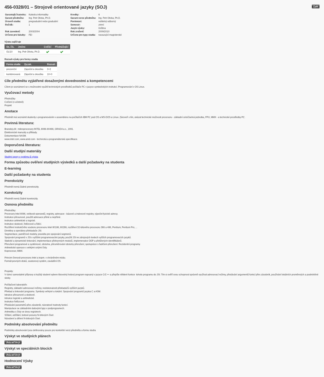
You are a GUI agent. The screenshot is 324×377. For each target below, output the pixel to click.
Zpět (315, 6)
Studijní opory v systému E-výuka (21, 156)
